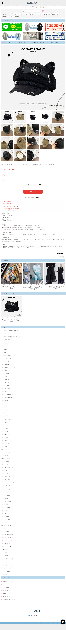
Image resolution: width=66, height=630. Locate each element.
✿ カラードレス (7, 546)
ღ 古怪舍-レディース (9, 364)
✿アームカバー (7, 519)
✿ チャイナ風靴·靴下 (8, 397)
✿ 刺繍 (5, 470)
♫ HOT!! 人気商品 (6, 355)
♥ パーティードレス (7, 525)
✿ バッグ (6, 492)
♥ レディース (5, 425)
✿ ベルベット (7, 476)
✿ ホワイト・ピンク (8, 534)
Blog (4, 584)
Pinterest (5, 593)
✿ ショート (6, 461)
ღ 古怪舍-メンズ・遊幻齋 (10, 367)
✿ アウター (6, 416)
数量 (2, 178)
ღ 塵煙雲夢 (6, 379)
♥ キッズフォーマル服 (7, 559)
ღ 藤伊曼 (6, 455)
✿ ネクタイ (6, 516)
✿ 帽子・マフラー (8, 501)
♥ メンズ (4, 406)
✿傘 (5, 522)
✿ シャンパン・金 (8, 540)
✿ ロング (6, 464)
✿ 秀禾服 (6, 555)
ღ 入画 (5, 376)
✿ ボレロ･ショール (8, 568)
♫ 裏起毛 (4, 574)
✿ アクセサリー (7, 495)
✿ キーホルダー (7, 507)
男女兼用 (32, 14)
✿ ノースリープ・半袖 (9, 483)
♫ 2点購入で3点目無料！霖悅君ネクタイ (11, 336)
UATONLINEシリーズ (15, 16)
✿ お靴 (5, 422)
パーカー (15, 14)
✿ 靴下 (5, 513)
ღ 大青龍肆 (6, 373)
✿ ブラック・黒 (7, 537)
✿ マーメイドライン (8, 467)
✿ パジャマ (6, 403)
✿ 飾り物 (6, 400)
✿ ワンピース (7, 385)
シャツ (38, 14)
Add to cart (33, 192)
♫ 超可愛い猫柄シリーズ (8, 340)
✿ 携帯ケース (7, 504)
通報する (61, 256)
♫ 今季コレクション (7, 333)
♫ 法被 (4, 352)
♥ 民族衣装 (5, 549)
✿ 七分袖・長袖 (7, 486)
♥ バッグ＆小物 (6, 489)
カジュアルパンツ (46, 14)
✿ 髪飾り (6, 498)
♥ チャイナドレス (6, 458)
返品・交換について (8, 581)
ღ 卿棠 (5, 370)
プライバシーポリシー (8, 596)
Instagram (6, 590)
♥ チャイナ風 (5, 361)
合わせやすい (5, 16)
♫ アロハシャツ (6, 343)
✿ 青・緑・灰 (7, 543)
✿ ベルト (6, 510)
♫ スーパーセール (6, 358)
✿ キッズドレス (7, 562)
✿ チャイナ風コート (8, 394)
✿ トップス (6, 382)
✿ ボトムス (6, 391)
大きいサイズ (55, 14)
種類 (2, 172)
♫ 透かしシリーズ (6, 346)
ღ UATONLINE (7, 452)
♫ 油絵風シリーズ (6, 349)
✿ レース (6, 473)
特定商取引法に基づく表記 (9, 599)
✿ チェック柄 (7, 479)
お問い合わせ (6, 587)
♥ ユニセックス (6, 449)
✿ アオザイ (6, 552)
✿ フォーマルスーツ (8, 565)
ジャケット (25, 14)
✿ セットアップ (7, 388)
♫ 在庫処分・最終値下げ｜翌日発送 (10, 330)
